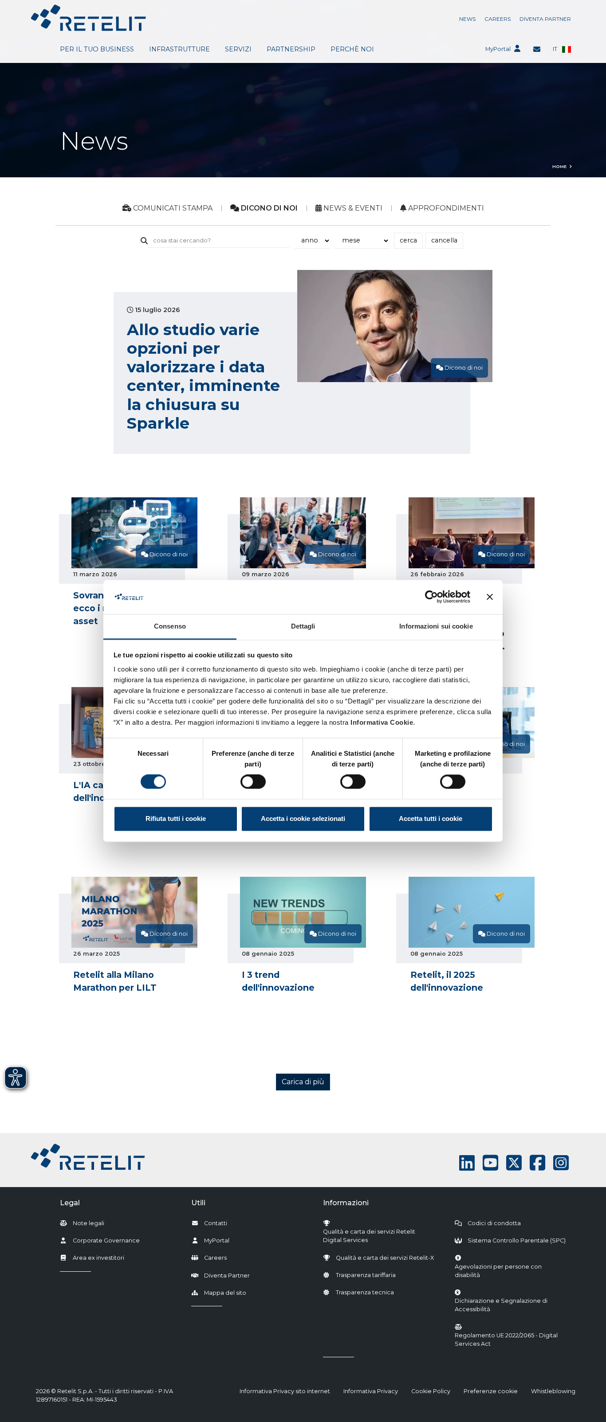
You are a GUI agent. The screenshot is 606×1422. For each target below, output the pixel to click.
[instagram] (561, 1163)
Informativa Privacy (370, 1391)
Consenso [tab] (170, 626)
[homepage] (88, 17)
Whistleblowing (553, 1391)
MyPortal (498, 49)
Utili (198, 1203)
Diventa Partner (545, 19)
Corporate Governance (106, 1240)
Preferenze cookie (491, 1391)
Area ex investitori (98, 1257)
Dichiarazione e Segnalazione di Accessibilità (511, 1305)
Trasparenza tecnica (365, 1292)
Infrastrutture (179, 49)
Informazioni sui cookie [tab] (435, 626)
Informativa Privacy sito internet (285, 1391)
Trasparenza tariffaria (366, 1275)
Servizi (238, 49)
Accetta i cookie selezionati (303, 818)
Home (559, 166)
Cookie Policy (430, 1391)
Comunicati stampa (171, 208)
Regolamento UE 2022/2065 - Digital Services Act (506, 1339)
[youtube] (490, 1163)
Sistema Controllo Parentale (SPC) (517, 1240)
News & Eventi (352, 208)
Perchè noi (352, 49)
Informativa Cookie (381, 722)
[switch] (253, 782)
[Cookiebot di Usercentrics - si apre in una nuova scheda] (431, 597)
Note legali (88, 1223)
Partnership (291, 49)
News (467, 19)
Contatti (215, 1223)
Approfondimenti (445, 208)
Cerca (408, 240)
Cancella (444, 240)
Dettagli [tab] (303, 626)
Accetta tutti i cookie (430, 818)
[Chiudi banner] (490, 597)
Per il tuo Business (97, 49)
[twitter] (514, 1163)
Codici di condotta (494, 1223)
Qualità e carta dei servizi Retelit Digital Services (369, 1235)
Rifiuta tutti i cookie (176, 818)
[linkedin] (467, 1163)
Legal (70, 1203)
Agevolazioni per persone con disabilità (498, 1270)
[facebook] (537, 1163)
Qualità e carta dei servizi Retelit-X (385, 1257)
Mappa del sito (225, 1292)
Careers (497, 19)
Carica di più (303, 1082)
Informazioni (346, 1203)
